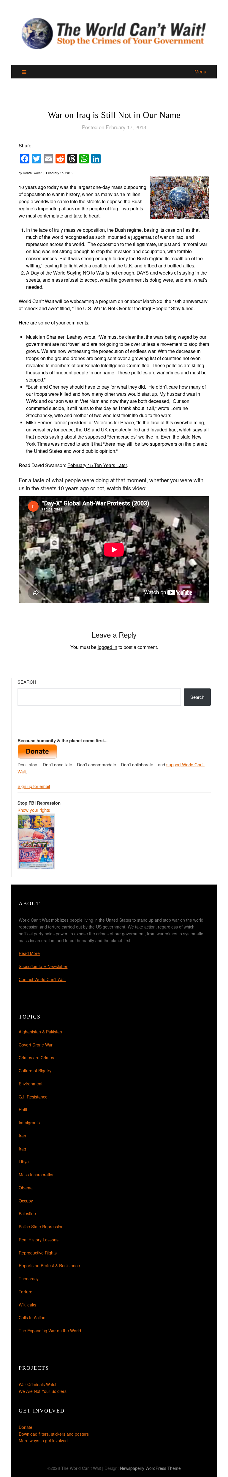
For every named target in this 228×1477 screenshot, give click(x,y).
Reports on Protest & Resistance (49, 1265)
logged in (107, 647)
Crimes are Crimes (36, 1057)
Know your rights (34, 810)
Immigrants (29, 1123)
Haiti (23, 1109)
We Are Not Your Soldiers (42, 1391)
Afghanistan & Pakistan (40, 1032)
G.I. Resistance (33, 1097)
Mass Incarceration (37, 1174)
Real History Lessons (38, 1240)
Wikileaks (27, 1305)
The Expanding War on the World (50, 1330)
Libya (24, 1161)
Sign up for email (34, 786)
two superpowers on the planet (173, 443)
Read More (29, 953)
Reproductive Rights (38, 1253)
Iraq (22, 1149)
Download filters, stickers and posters (54, 1434)
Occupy (26, 1201)
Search (27, 682)
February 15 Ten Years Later (97, 465)
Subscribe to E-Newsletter (43, 966)
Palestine (27, 1213)
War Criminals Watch (38, 1384)
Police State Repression (41, 1226)
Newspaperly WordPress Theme (150, 1468)
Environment (30, 1084)
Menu (200, 71)
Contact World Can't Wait (42, 979)
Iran (22, 1136)
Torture (25, 1292)
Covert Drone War (36, 1045)
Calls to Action (32, 1317)
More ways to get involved (43, 1440)
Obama (26, 1188)
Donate (25, 1427)
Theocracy (29, 1278)
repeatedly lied (125, 429)
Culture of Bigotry (35, 1071)
